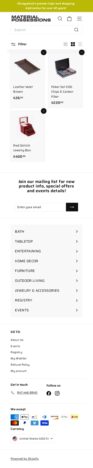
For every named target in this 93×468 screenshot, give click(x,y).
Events (15, 346)
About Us (17, 340)
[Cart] (69, 18)
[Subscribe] (72, 207)
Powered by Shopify (25, 458)
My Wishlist (19, 358)
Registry (16, 352)
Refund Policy (20, 364)
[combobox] (46, 30)
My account (19, 371)
